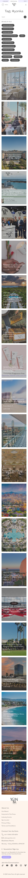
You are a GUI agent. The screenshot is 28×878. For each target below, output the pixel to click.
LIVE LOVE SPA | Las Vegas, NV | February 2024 (13, 680)
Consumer (5, 1)
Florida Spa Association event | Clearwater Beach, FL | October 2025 (13, 193)
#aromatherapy (8, 29)
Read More (6, 270)
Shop (25, 1)
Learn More (6, 96)
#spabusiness (7, 56)
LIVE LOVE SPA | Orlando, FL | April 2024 (13, 541)
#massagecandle (8, 49)
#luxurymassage (8, 42)
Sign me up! (6, 857)
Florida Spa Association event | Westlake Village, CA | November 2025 (12, 156)
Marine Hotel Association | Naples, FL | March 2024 (13, 576)
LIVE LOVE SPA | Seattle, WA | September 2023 (12, 784)
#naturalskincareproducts (11, 53)
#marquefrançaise (8, 46)
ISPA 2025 (7, 230)
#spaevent (18, 56)
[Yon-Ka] (14, 4)
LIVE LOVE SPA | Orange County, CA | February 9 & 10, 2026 (13, 89)
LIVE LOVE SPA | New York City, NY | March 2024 (13, 611)
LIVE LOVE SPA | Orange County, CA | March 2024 (13, 645)
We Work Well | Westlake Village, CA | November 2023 (12, 748)
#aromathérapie (8, 25)
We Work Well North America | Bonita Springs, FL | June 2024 (13, 297)
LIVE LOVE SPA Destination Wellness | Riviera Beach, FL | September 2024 (14, 401)
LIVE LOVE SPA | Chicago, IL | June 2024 (13, 472)
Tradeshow (15, 60)
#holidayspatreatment (9, 36)
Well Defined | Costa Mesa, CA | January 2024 (13, 715)
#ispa (22, 36)
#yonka (5, 60)
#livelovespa (6, 39)
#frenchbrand (7, 32)
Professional (13, 1)
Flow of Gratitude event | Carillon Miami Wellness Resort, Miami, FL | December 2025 (13, 121)
